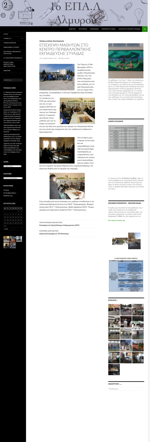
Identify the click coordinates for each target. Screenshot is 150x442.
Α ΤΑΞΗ (6, 34)
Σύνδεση (6, 190)
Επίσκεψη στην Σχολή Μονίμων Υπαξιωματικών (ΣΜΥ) (59, 224)
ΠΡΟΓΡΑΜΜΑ (83, 29)
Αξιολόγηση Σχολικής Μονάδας (130, 29)
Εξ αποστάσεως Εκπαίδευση (13, 58)
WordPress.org (8, 195)
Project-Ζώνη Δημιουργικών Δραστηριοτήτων (9, 64)
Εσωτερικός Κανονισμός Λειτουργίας (12, 52)
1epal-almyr (64, 58)
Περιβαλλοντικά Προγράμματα (51, 41)
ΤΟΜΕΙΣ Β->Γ (7, 38)
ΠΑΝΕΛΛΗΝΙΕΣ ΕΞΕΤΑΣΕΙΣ (11, 47)
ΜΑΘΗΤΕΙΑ (72, 29)
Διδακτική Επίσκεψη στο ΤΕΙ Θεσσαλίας (54, 232)
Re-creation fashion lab (116, 220)
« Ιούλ (6, 229)
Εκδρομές (7, 70)
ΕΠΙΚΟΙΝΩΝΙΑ (94, 29)
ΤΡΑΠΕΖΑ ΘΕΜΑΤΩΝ (10, 43)
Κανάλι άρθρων (10, 193)
